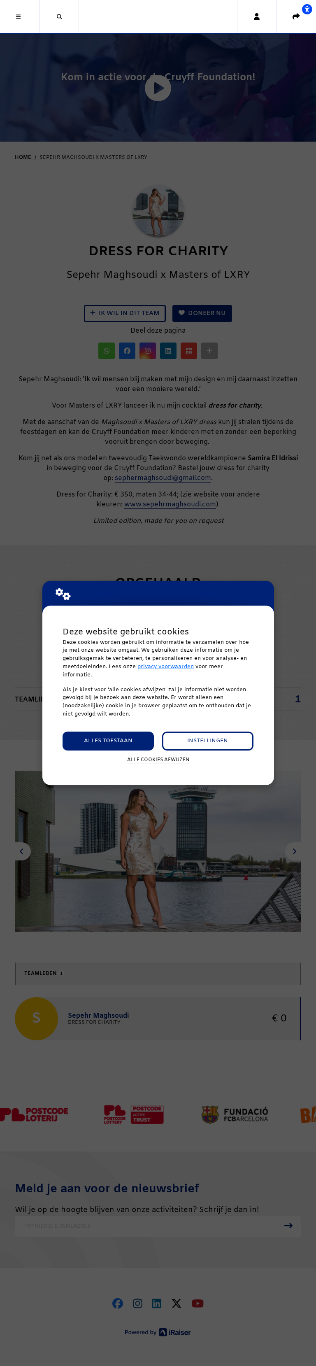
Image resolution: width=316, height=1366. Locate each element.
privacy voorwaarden (165, 666)
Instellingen (207, 740)
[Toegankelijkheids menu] (307, 9)
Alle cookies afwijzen (158, 760)
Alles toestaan (108, 740)
